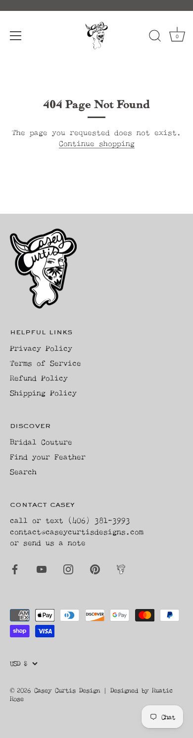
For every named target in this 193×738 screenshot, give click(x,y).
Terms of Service (45, 363)
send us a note (54, 542)
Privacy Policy (41, 348)
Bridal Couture (41, 441)
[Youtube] (42, 568)
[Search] (155, 37)
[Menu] (16, 36)
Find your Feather (48, 456)
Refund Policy (39, 377)
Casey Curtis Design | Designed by (93, 690)
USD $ (18, 663)
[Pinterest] (95, 568)
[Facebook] (15, 568)
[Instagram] (68, 568)
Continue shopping (97, 143)
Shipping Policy (43, 392)
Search (23, 471)
